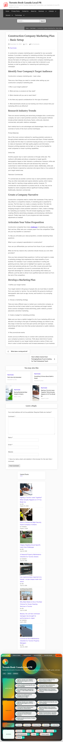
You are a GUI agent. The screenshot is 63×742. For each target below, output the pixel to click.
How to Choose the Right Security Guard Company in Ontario (47, 680)
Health (29, 731)
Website (10, 452)
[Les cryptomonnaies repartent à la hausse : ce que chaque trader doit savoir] (26, 569)
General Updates (46, 734)
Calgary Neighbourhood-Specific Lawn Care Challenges (26, 685)
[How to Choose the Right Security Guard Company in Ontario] (26, 514)
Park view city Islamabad (14, 377)
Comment (11, 416)
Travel (34, 734)
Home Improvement (21, 734)
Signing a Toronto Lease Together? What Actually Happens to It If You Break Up (31, 500)
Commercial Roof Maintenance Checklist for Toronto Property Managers (29, 641)
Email (10, 444)
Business (41, 11)
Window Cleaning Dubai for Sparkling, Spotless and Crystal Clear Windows (48, 713)
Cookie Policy (55, 725)
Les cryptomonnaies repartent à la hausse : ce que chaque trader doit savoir (31, 579)
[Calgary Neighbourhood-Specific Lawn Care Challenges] (26, 537)
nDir (26, 44)
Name (10, 437)
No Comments (35, 44)
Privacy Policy (15, 11)
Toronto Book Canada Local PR (25, 2)
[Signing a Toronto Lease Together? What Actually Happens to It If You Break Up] (26, 489)
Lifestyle (51, 11)
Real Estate (13, 48)
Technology (18, 15)
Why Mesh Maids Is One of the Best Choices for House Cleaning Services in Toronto (31, 604)
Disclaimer (46, 725)
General (8, 15)
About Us (33, 11)
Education (50, 731)
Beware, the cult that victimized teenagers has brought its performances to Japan (30, 616)
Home (7, 11)
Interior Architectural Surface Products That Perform (26, 718)
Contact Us (25, 11)
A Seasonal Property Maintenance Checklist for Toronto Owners (47, 685)
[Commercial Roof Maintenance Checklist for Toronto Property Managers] (26, 630)
